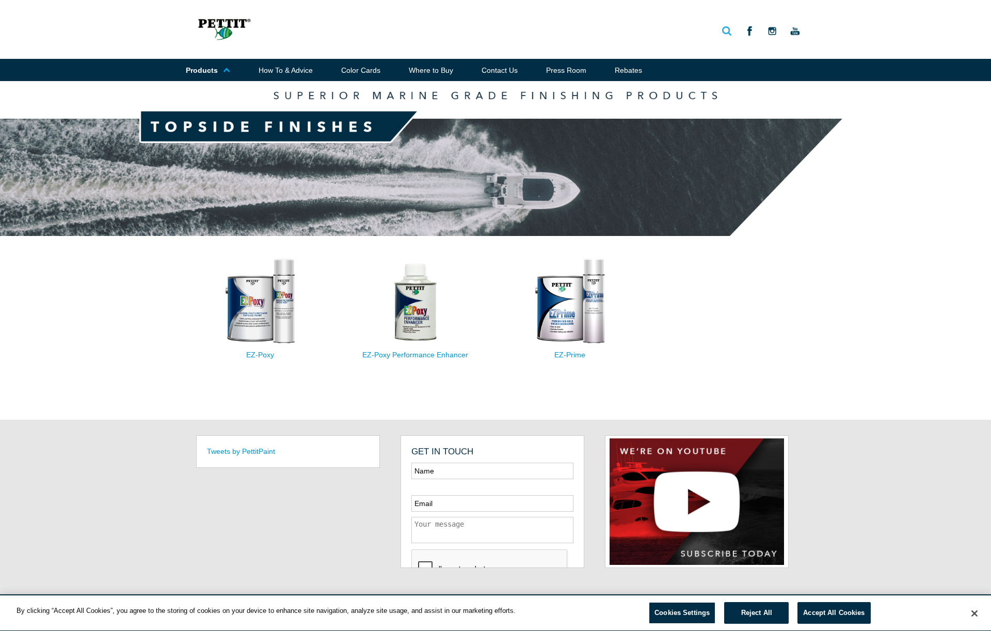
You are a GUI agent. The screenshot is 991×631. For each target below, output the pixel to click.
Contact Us (500, 70)
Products (202, 70)
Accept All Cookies (834, 613)
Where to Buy (431, 70)
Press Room (566, 70)
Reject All (756, 613)
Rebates (628, 70)
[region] (495, 613)
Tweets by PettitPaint (241, 451)
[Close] (974, 613)
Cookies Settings (682, 613)
